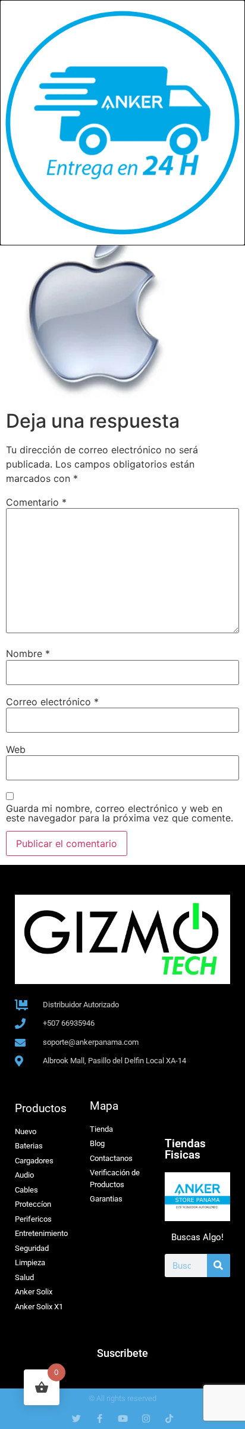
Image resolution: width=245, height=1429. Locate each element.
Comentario (36, 502)
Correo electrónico (52, 701)
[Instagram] (146, 1418)
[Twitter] (76, 1418)
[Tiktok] (169, 1418)
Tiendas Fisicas (185, 1149)
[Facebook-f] (99, 1418)
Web (16, 749)
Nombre (28, 653)
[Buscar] (218, 1265)
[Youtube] (122, 1418)
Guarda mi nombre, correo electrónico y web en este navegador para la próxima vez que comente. (119, 813)
